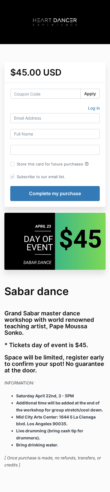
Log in (94, 108)
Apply (90, 93)
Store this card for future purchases (53, 164)
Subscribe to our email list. (41, 176)
